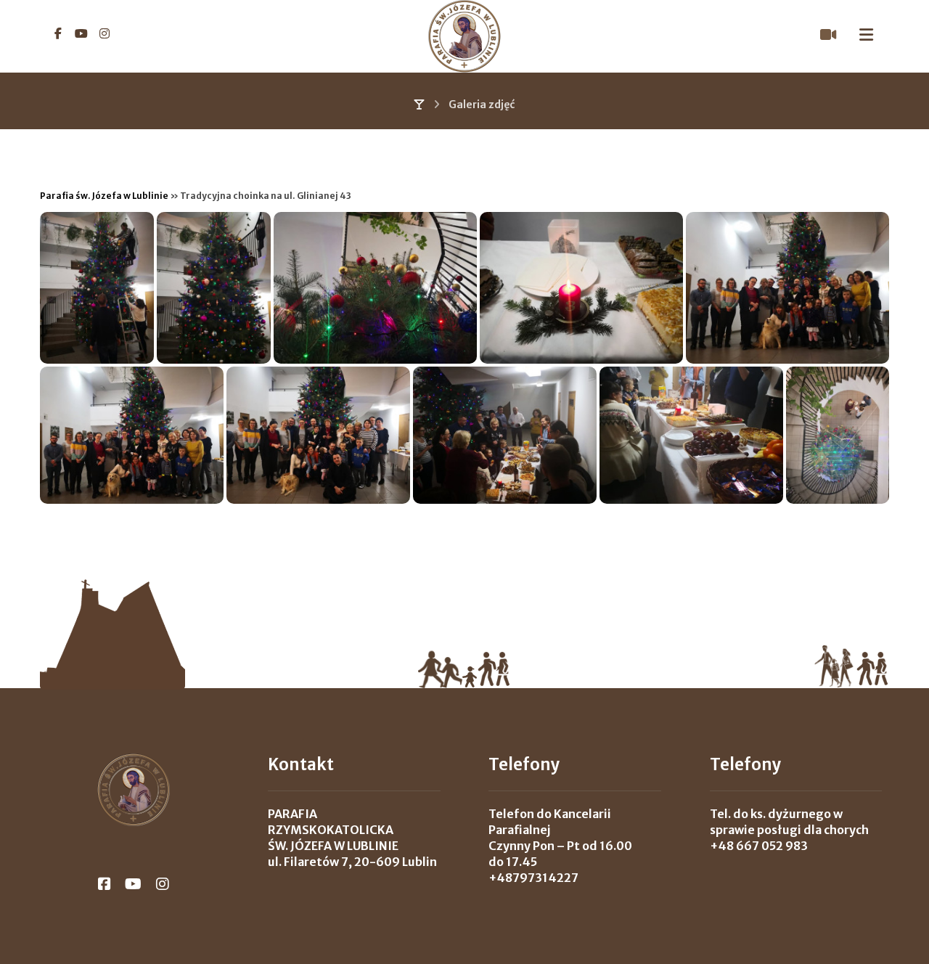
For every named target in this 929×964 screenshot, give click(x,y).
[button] (58, 33)
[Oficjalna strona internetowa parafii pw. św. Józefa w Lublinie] (464, 36)
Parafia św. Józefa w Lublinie (104, 195)
